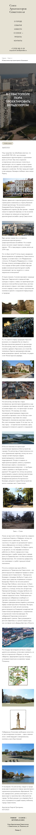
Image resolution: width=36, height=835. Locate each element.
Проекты (18, 37)
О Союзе (18, 33)
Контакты (18, 41)
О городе (18, 21)
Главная (4, 58)
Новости (18, 29)
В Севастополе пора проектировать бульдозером (15, 60)
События (18, 25)
